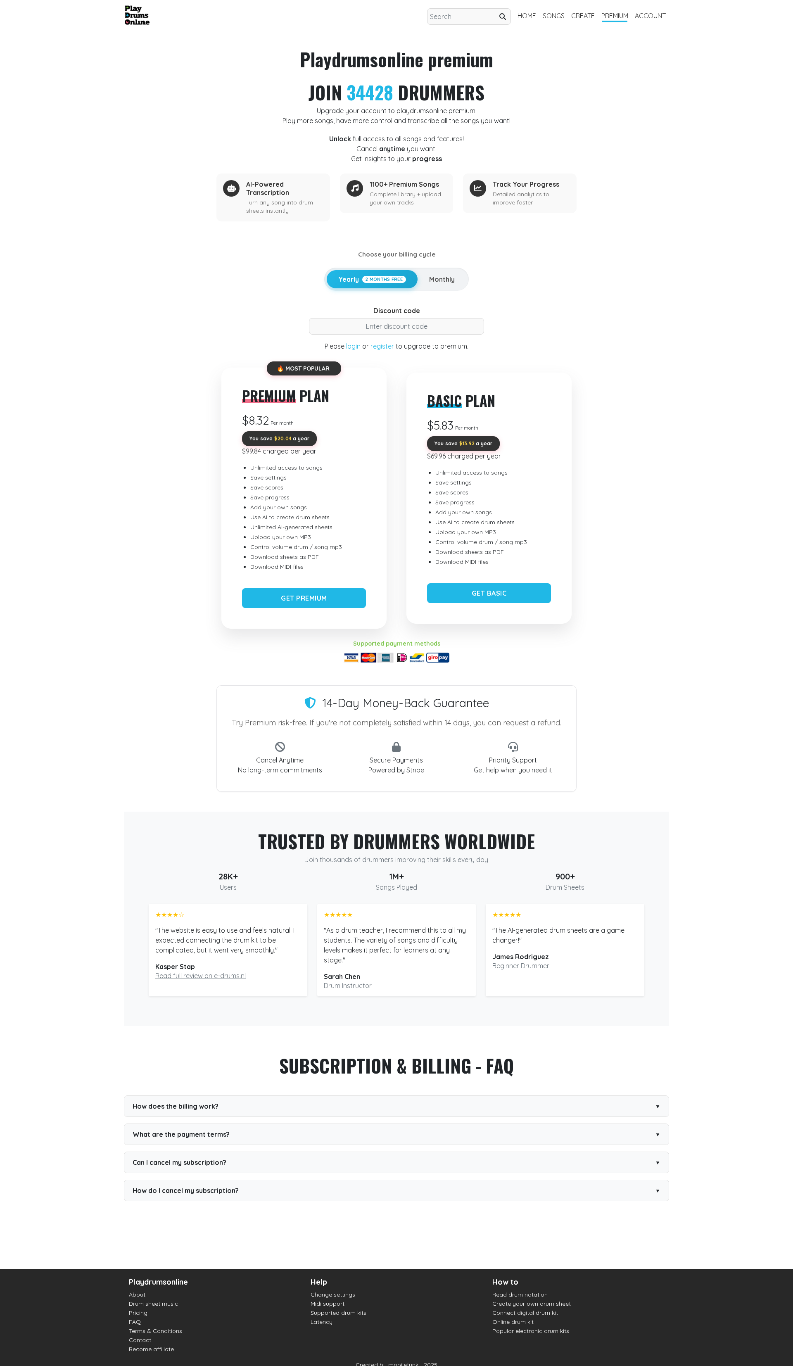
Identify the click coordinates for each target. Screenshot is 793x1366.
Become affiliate (151, 1349)
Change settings (333, 1294)
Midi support (327, 1303)
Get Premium (304, 598)
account (650, 16)
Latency (321, 1322)
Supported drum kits (338, 1312)
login (353, 346)
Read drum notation (520, 1294)
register (382, 346)
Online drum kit (513, 1322)
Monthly (442, 279)
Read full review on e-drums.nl (200, 976)
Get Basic (489, 593)
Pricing (138, 1312)
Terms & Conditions (155, 1331)
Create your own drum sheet (531, 1303)
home (527, 16)
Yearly (370, 279)
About (137, 1294)
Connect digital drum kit (525, 1312)
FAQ (135, 1322)
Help (319, 1282)
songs (554, 16)
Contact (140, 1340)
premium (614, 16)
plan (285, 395)
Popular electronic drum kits (530, 1331)
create (583, 16)
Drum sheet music (153, 1303)
